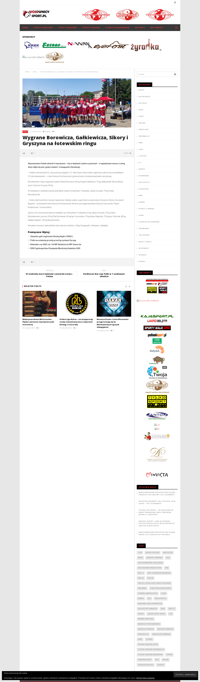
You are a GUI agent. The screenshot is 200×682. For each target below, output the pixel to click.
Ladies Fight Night (156, 614)
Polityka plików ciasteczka (145, 678)
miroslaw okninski (161, 634)
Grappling (143, 129)
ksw (163, 609)
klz (149, 598)
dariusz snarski (154, 557)
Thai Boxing (144, 235)
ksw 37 (172, 609)
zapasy (160, 665)
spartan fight (144, 660)
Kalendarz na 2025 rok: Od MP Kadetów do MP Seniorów (55, 244)
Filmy (141, 116)
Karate (142, 169)
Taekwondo (144, 228)
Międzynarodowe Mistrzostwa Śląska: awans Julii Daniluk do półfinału (157, 533)
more (126, 153)
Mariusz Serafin (146, 629)
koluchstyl (160, 598)
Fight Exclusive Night (160, 588)
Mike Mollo (143, 634)
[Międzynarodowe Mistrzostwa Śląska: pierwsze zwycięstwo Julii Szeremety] (39, 304)
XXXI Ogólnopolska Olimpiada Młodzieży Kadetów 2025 (55, 248)
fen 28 (150, 578)
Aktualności (144, 97)
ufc (157, 660)
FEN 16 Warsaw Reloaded (159, 573)
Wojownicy (144, 248)
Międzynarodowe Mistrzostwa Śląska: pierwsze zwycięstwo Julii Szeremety (38, 322)
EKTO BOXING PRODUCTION (149, 568)
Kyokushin (144, 189)
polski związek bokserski (150, 654)
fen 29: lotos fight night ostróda (154, 583)
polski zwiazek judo (148, 644)
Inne (141, 143)
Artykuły (140, 27)
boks (140, 557)
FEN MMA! (142, 588)
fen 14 (141, 573)
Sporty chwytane (43, 27)
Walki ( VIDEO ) (145, 242)
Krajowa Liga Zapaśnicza (150, 603)
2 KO (140, 552)
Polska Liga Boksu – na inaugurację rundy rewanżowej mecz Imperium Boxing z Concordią (76, 322)
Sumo (141, 215)
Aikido (141, 90)
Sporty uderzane (67, 27)
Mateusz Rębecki (165, 629)
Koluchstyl (144, 182)
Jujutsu (143, 156)
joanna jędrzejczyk (147, 593)
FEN (166, 568)
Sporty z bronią (91, 27)
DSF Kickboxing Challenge (150, 563)
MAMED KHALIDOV (145, 619)
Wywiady (143, 255)
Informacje (144, 136)
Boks (25, 131)
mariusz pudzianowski (149, 624)
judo (163, 593)
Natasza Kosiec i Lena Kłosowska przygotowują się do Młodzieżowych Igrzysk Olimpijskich (112, 323)
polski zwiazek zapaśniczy (151, 649)
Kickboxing (144, 176)
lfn (170, 614)
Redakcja (47, 131)
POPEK (169, 654)
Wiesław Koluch (145, 665)
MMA (141, 195)
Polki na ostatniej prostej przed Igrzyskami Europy (53, 240)
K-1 (140, 162)
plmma (149, 639)
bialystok (168, 552)
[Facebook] (175, 2)
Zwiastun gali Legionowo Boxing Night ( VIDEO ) (51, 236)
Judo (141, 149)
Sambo (142, 202)
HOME (25, 27)
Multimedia (156, 27)
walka (165, 660)
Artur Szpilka (152, 552)
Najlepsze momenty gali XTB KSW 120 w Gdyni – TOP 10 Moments (157, 502)
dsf (168, 557)
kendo (141, 598)
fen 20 (141, 578)
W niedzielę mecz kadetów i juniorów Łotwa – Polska (49, 274)
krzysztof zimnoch (147, 609)
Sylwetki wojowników (117, 27)
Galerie (142, 123)
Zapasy (142, 261)
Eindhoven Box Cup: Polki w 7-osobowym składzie (104, 274)
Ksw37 (141, 614)
